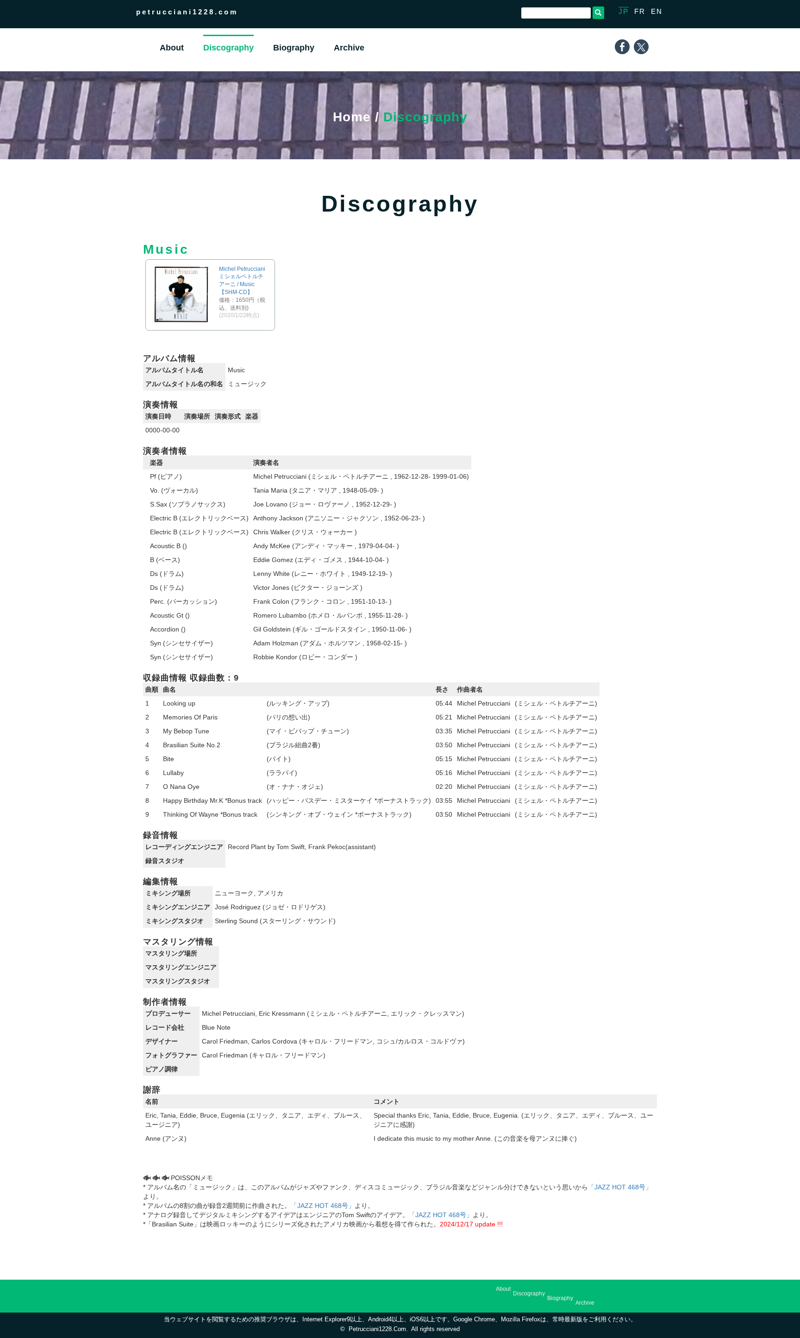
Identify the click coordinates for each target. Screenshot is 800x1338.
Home (352, 117)
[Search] (598, 12)
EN (656, 11)
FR (639, 11)
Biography (560, 1298)
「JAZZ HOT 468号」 (620, 1187)
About (503, 1289)
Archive (584, 1303)
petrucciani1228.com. (378, 1329)
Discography (529, 1293)
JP (624, 11)
